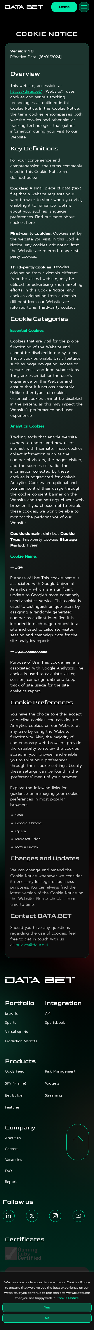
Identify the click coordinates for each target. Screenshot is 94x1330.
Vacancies (13, 1159)
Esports (11, 1013)
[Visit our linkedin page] (9, 1216)
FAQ (8, 1170)
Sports (10, 1022)
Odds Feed (14, 1071)
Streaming (53, 1095)
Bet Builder (14, 1095)
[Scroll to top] (77, 1142)
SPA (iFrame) (15, 1083)
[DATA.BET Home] (24, 7)
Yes (47, 1307)
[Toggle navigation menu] (84, 7)
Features (12, 1107)
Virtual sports (16, 1031)
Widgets (52, 1083)
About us (13, 1138)
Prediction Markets (21, 1041)
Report (11, 1181)
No (47, 1318)
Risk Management (60, 1071)
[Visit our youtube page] (79, 1216)
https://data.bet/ (26, 91)
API (47, 1013)
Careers (11, 1148)
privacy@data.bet (32, 945)
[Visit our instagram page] (55, 1216)
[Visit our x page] (32, 1216)
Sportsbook (55, 1022)
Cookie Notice (67, 1298)
